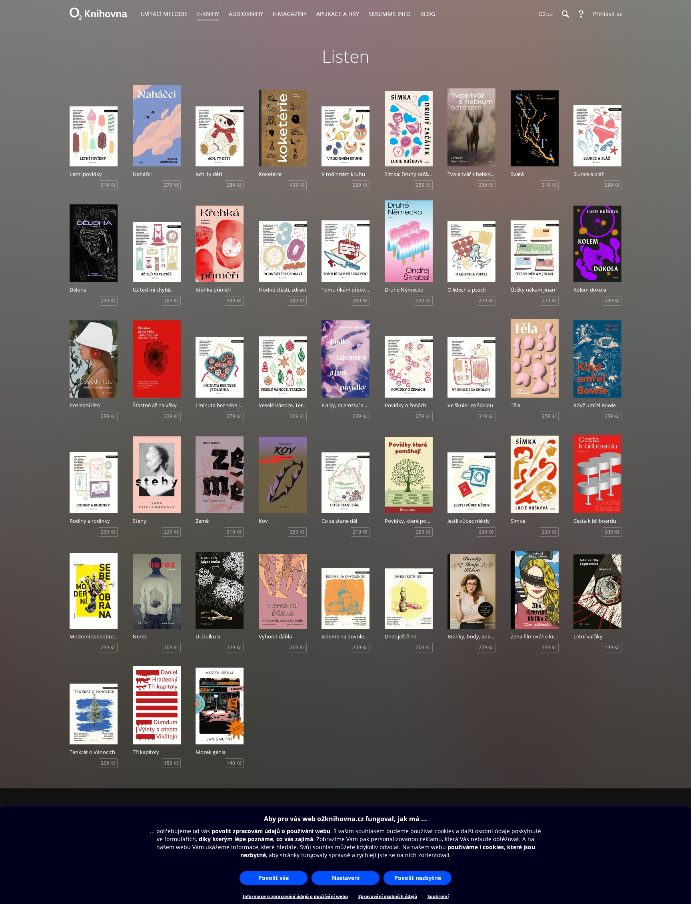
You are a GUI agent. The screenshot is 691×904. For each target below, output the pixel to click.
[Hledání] (565, 14)
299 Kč (108, 647)
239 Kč (486, 185)
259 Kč (423, 185)
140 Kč (234, 763)
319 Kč (108, 185)
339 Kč (234, 300)
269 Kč (297, 647)
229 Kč (234, 647)
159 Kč (171, 763)
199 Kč (549, 647)
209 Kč (612, 531)
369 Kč (297, 416)
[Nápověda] (581, 14)
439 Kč (297, 185)
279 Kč (171, 185)
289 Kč (234, 185)
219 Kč (360, 531)
